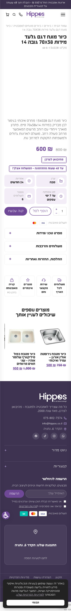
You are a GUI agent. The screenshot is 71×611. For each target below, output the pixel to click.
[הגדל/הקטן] (69, 604)
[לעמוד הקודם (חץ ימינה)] (69, 609)
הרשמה (14, 493)
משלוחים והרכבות (49, 246)
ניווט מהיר (59, 450)
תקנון (59, 577)
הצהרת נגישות (42, 577)
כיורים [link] (47, 26)
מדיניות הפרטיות (28, 506)
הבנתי (35, 602)
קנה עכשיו (15, 211)
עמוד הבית (60, 26)
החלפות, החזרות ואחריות (43, 259)
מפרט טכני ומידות (49, 233)
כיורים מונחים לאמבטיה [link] (27, 26)
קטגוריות (60, 466)
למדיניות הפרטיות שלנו (30, 594)
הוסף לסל (40, 211)
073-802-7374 (52, 418)
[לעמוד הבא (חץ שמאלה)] (65, 609)
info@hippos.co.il (52, 423)
